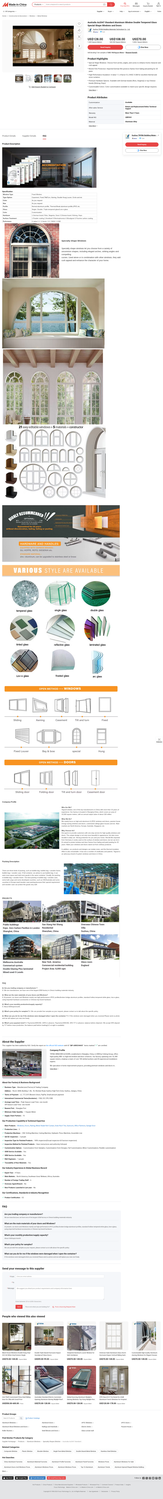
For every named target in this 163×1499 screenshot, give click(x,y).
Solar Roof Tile (60, 1125)
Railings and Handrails (49, 1427)
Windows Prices (103, 1462)
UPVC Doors (125, 1423)
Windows (20, 1125)
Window (32, 16)
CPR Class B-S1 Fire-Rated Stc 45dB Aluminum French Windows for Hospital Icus (113, 1399)
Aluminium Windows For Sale (124, 1462)
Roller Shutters (7, 1431)
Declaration (104, 1491)
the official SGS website (55, 1045)
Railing (32, 1125)
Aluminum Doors (47, 1423)
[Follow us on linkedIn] (159, 1478)
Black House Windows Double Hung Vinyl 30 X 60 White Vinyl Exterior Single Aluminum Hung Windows (16, 1355)
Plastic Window (27, 1451)
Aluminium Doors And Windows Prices (17, 1467)
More (4, 1471)
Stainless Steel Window (108, 1451)
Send (19, 1307)
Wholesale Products (81, 1484)
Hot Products (36, 1484)
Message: (11, 1288)
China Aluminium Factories (13, 1462)
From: (12, 1276)
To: (13, 1282)
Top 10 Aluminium (87, 1467)
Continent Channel (107, 1484)
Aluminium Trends (104, 1467)
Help (121, 11)
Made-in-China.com (72, 1487)
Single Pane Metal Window (62, 1451)
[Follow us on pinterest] (156, 1478)
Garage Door (90, 1125)
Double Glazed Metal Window (86, 1451)
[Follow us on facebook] (143, 1478)
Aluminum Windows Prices (67, 1467)
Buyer (110, 11)
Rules (159, 11)
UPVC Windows (87, 1423)
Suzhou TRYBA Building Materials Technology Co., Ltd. (111, 29)
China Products (47, 1484)
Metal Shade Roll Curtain (45, 1125)
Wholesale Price (94, 1484)
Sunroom (70, 1125)
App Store (7, 1478)
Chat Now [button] (144, 47)
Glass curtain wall (88, 1431)
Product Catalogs (33, 1418)
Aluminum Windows (9, 1423)
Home (4, 16)
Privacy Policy (115, 1491)
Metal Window (42, 16)
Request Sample (131, 52)
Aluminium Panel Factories (84, 1462)
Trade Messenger (37, 1478)
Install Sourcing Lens (57, 1478)
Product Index (119, 1484)
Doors (27, 1125)
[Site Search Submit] (111, 4)
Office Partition (79, 1125)
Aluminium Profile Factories (61, 1462)
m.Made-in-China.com (86, 1487)
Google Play (21, 1478)
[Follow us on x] (147, 1478)
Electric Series (86, 1427)
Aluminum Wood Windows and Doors (15, 1427)
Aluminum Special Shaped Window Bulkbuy (129, 1467)
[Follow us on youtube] (153, 1478)
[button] (104, 4)
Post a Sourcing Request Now (63, 1307)
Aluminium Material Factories (37, 1462)
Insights (128, 1484)
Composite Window (10, 1451)
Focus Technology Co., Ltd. (66, 1491)
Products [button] (37, 4)
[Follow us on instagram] (150, 1478)
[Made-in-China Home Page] (14, 4)
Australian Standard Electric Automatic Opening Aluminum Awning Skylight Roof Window (49, 1399)
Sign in (158, 6)
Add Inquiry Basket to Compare (43, 87)
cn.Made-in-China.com (102, 1487)
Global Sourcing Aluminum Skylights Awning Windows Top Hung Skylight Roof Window (81, 1399)
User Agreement (93, 1491)
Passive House (126, 1427)
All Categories (10, 11)
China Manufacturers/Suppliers (63, 1484)
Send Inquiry (105, 47)
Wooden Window (43, 1451)
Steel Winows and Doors (50, 1431)
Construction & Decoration (18, 16)
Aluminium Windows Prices (44, 1467)
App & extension (133, 11)
